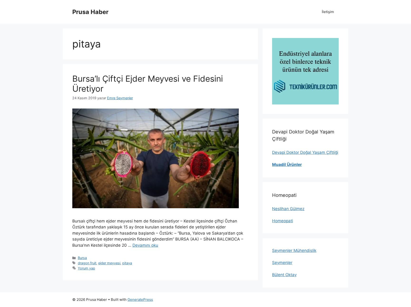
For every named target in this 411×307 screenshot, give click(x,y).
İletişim (328, 11)
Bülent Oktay (284, 274)
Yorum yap (86, 268)
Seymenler (282, 262)
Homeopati (282, 220)
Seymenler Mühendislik (294, 250)
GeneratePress (140, 299)
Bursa (82, 258)
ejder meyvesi (109, 263)
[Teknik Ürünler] (305, 71)
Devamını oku (145, 245)
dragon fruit (87, 263)
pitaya (127, 263)
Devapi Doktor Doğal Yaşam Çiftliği (305, 152)
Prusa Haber (90, 11)
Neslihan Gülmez (288, 208)
